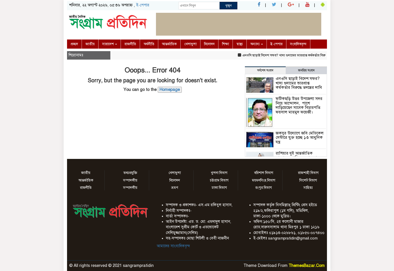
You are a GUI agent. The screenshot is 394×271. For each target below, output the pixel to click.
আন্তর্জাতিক (169, 44)
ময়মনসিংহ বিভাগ (263, 180)
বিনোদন (209, 44)
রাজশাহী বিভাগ (308, 173)
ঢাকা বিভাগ (219, 187)
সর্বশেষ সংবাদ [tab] (265, 70)
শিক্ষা (225, 44)
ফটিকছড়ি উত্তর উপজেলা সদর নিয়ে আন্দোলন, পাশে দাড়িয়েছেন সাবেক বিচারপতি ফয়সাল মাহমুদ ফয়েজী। (299, 105)
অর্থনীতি (149, 44)
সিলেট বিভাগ (308, 180)
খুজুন (228, 5)
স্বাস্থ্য (239, 44)
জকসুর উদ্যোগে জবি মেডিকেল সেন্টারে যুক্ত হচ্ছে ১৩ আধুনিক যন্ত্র (300, 138)
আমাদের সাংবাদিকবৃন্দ (173, 246)
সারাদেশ (108, 44)
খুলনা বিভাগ (219, 173)
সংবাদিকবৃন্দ (298, 44)
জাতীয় (90, 44)
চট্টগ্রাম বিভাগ (219, 180)
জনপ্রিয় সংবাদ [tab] (306, 70)
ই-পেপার (142, 5)
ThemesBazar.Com (307, 265)
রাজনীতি (130, 44)
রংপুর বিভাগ (263, 187)
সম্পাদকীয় (130, 180)
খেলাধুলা (190, 44)
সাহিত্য (308, 187)
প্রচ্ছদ (74, 44)
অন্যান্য (255, 44)
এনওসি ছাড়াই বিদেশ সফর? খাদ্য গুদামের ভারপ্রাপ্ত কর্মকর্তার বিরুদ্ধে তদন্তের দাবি (290, 55)
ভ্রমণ (174, 187)
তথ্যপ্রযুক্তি (130, 173)
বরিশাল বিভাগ (263, 173)
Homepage (170, 89)
